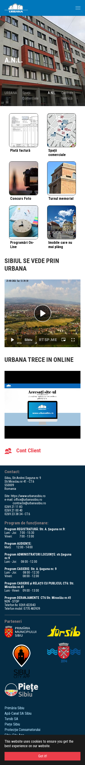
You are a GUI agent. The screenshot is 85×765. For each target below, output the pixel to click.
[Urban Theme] (16, 8)
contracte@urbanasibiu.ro (29, 503)
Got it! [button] (42, 756)
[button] (5, 61)
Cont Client (28, 450)
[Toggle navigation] (77, 8)
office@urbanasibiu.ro (28, 499)
